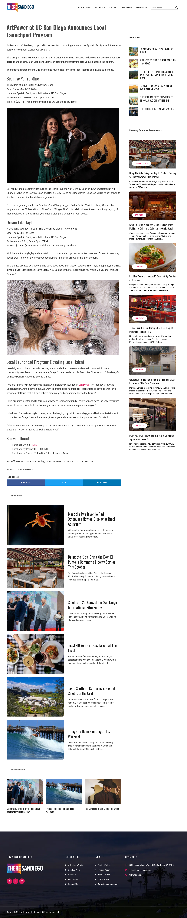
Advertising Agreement (108, 884)
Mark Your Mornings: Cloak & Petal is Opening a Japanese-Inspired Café (151, 437)
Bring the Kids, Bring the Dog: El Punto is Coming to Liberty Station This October (92, 562)
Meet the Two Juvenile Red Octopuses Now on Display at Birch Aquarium (92, 519)
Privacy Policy (104, 870)
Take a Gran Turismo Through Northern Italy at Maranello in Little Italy (151, 329)
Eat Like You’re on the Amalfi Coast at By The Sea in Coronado (152, 278)
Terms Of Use (104, 875)
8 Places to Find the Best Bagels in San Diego (158, 61)
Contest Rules (104, 865)
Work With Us (73, 879)
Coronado (139, 267)
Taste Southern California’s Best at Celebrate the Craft (91, 690)
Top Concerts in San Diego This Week (102, 808)
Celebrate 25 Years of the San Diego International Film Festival (92, 604)
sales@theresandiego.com (140, 870)
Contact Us (73, 884)
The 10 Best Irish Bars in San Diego (157, 109)
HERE (34, 444)
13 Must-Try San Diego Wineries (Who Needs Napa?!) (156, 87)
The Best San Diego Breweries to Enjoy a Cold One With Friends (156, 98)
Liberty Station (141, 163)
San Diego (84, 384)
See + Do (100, 7)
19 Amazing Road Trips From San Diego (156, 50)
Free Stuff (126, 7)
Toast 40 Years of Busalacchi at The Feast (92, 647)
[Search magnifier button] (176, 7)
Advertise (141, 7)
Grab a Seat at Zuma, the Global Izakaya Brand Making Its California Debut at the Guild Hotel (151, 226)
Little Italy (139, 318)
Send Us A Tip (74, 870)
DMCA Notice (103, 879)
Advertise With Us (75, 865)
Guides (112, 7)
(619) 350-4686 (136, 875)
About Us (72, 875)
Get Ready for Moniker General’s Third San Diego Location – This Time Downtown (152, 381)
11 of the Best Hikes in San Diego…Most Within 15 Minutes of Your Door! (157, 75)
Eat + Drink (84, 7)
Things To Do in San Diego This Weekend (89, 733)
